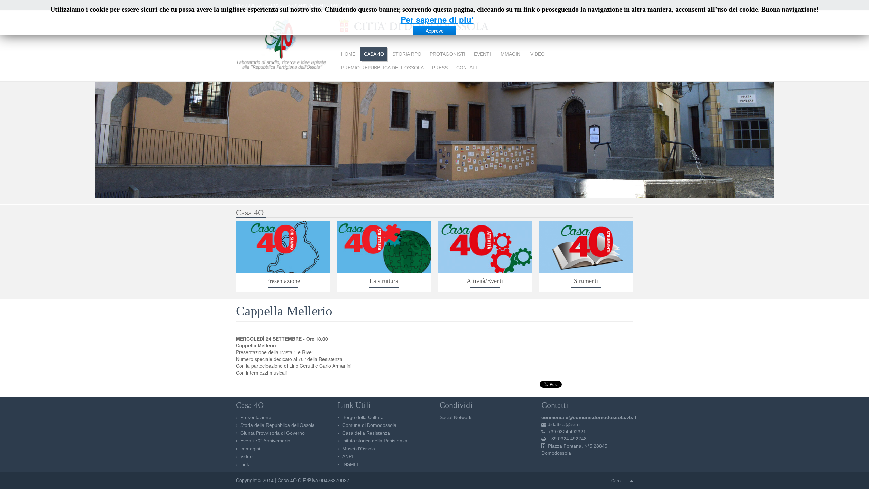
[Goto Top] (631, 480)
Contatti (618, 480)
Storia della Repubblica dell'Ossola (277, 425)
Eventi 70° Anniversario (265, 440)
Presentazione (283, 280)
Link (244, 464)
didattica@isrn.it (565, 424)
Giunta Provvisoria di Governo (272, 433)
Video (246, 456)
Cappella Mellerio (284, 311)
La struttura (384, 280)
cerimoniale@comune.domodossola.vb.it (588, 417)
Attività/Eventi (485, 280)
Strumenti (586, 280)
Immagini (250, 448)
